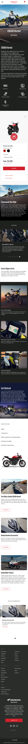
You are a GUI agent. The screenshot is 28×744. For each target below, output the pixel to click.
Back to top (13, 730)
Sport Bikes (3, 658)
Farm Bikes (3, 653)
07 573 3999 (14, 740)
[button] (8, 256)
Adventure (17, 660)
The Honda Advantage (5, 689)
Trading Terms (4, 691)
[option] (4, 150)
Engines (2, 681)
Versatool (3, 679)
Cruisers (16, 658)
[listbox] (14, 150)
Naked (16, 653)
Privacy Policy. (22, 742)
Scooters (3, 660)
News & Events (18, 668)
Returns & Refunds (5, 693)
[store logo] (14, 2)
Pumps (2, 674)
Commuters (17, 651)
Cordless (3, 668)
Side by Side (3, 651)
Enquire (14, 168)
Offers (16, 670)
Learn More (6, 510)
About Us (3, 687)
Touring (16, 656)
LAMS (2, 662)
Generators (3, 670)
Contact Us (14, 720)
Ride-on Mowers (4, 677)
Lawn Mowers (4, 672)
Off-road (3, 656)
